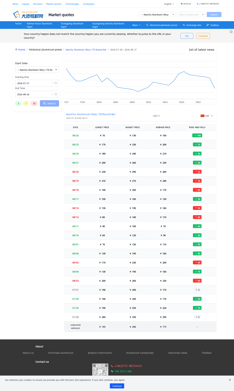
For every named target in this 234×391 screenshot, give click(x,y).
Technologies (72, 3)
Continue (203, 36)
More (135, 25)
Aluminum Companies (140, 353)
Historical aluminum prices (163, 25)
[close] (231, 31)
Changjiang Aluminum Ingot (72, 25)
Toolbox (214, 25)
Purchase (38, 3)
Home (18, 23)
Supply (25, 3)
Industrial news (177, 353)
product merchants (100, 353)
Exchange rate (193, 25)
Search (214, 14)
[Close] (229, 379)
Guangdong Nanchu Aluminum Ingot (108, 25)
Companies (89, 3)
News (15, 3)
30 (34, 103)
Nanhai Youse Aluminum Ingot (39, 25)
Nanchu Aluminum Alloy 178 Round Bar (86, 49)
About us (28, 353)
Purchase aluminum (60, 353)
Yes (187, 36)
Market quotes (54, 3)
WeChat (187, 3)
